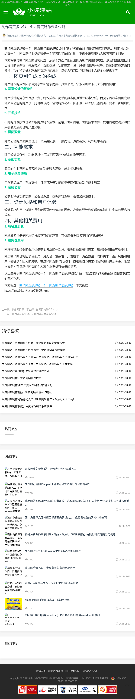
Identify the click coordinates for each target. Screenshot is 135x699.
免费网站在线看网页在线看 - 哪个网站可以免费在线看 (33, 342)
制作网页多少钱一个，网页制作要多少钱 (46, 285)
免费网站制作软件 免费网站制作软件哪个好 (27, 385)
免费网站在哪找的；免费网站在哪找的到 (25, 371)
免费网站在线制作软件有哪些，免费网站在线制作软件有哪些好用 (40, 356)
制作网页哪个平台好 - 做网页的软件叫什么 (35, 309)
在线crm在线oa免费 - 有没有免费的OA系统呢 (51, 583)
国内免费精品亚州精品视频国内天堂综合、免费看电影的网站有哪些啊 (66, 517)
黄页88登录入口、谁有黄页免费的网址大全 (50, 567)
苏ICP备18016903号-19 (94, 678)
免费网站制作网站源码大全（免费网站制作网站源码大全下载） (39, 399)
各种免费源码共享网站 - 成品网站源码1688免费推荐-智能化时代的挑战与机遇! (70, 534)
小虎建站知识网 (33, 16)
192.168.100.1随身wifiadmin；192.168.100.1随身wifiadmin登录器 (62, 615)
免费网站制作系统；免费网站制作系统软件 (27, 406)
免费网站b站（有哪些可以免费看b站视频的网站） (54, 551)
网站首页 (41, 671)
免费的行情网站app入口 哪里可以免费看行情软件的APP (58, 484)
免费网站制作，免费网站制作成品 (21, 378)
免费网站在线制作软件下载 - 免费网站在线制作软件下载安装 (37, 364)
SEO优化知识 (72, 671)
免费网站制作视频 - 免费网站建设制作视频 (27, 392)
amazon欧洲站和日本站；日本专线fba (47, 599)
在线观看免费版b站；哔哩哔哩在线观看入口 (50, 468)
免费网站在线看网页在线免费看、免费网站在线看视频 (33, 349)
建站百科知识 (55, 671)
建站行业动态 (90, 671)
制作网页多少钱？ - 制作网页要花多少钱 (34, 314)
